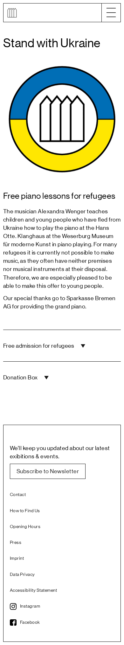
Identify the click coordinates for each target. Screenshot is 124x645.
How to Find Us (25, 511)
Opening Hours (25, 527)
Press (15, 542)
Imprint (17, 558)
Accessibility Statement (33, 590)
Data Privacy (22, 574)
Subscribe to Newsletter (48, 471)
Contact (18, 495)
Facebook (30, 622)
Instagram (30, 606)
